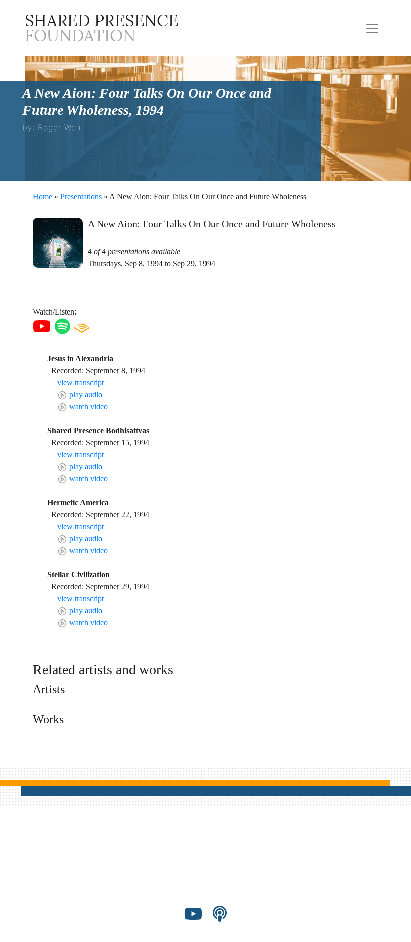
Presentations (81, 196)
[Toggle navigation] (372, 28)
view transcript (80, 382)
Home (42, 196)
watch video (87, 406)
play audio (84, 394)
